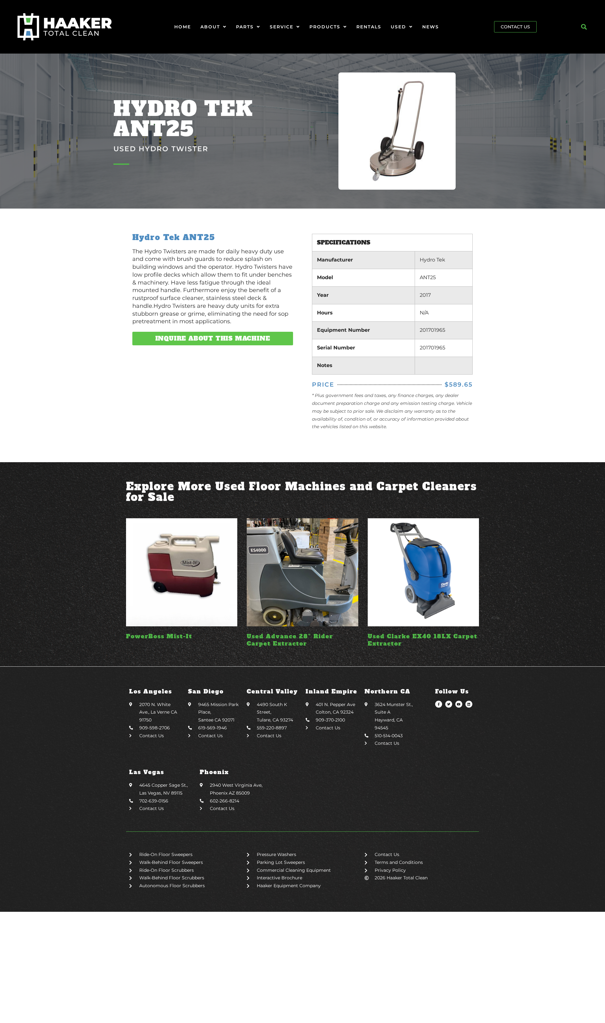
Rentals (368, 27)
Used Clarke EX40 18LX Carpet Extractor (422, 639)
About (210, 27)
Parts (245, 27)
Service (281, 27)
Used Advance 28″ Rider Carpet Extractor (290, 639)
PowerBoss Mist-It (159, 636)
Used (398, 27)
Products (324, 27)
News (430, 27)
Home (182, 27)
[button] (584, 27)
